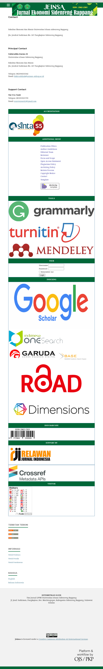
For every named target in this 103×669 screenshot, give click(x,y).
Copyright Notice (48, 173)
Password (43, 268)
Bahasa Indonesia (16, 582)
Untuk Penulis (13, 558)
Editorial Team (47, 152)
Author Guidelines (49, 149)
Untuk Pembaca (14, 555)
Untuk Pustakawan (15, 562)
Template (45, 179)
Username (43, 265)
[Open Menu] (8, 5)
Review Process (47, 170)
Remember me (47, 272)
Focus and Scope (48, 158)
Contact (44, 176)
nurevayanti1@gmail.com (25, 101)
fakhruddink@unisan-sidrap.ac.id (29, 76)
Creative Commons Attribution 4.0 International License (63, 639)
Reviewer (45, 155)
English (11, 579)
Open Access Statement (51, 161)
